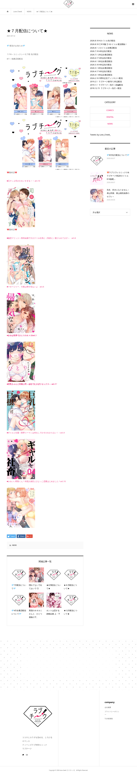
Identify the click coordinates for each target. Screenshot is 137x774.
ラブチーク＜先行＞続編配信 (111, 85)
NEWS (14, 545)
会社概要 (108, 707)
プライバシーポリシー (112, 713)
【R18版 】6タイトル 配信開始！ (113, 44)
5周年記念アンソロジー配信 (111, 78)
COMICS (110, 110)
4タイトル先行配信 (107, 40)
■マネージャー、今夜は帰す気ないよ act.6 (25, 286)
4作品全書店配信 (105, 68)
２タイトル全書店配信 (107, 48)
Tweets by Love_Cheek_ (100, 134)
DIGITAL (110, 117)
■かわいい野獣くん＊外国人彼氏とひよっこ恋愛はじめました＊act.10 (36, 481)
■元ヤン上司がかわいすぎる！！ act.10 (23, 181)
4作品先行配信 (105, 51)
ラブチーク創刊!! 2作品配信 (110, 81)
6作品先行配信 (105, 71)
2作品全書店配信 (105, 54)
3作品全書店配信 (105, 61)
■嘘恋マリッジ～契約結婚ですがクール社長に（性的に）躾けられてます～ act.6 (41, 238)
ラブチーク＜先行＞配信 (111, 88)
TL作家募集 (109, 718)
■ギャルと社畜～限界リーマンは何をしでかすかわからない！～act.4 (36, 432)
